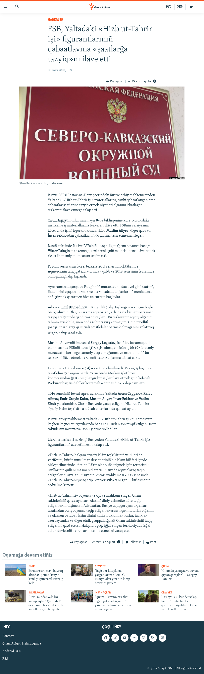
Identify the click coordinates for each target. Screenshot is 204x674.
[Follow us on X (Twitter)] (115, 638)
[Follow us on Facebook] (106, 638)
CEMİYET (100, 566)
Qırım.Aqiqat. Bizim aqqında (21, 643)
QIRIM (165, 566)
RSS (5, 658)
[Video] (192, 7)
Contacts (8, 636)
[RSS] (153, 638)
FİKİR (31, 566)
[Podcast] (162, 638)
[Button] (114, 81)
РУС (169, 6)
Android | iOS (11, 651)
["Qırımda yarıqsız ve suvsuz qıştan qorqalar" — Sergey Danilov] (148, 570)
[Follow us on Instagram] (143, 638)
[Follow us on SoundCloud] (134, 638)
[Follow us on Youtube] (124, 638)
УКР (180, 6)
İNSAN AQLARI (36, 592)
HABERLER (55, 20)
